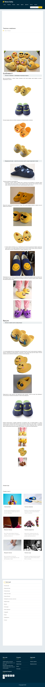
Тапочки (9, 30)
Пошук (40, 7)
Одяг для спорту (7, 593)
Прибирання (6, 617)
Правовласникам (33, 663)
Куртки (35, 4)
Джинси (26, 4)
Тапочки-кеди (27, 552)
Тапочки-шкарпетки (29, 529)
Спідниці (9, 4)
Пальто (31, 4)
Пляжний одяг (7, 590)
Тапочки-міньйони (28, 506)
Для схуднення (7, 609)
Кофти (18, 4)
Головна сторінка (33, 661)
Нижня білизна (7, 596)
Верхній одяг (6, 601)
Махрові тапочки (8, 552)
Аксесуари (6, 606)
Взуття (6, 30)
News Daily (8, 2)
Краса (5, 614)
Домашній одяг (7, 588)
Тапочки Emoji (7, 506)
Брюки (22, 4)
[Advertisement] (22, 19)
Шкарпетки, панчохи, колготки (10, 598)
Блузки (13, 4)
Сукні (5, 4)
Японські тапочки (8, 529)
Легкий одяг (6, 585)
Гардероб (6, 612)
